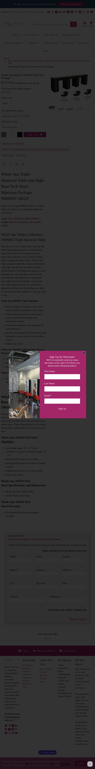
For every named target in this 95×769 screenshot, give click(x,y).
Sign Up (62, 408)
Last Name (49, 383)
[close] (84, 353)
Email (47, 395)
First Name (49, 371)
